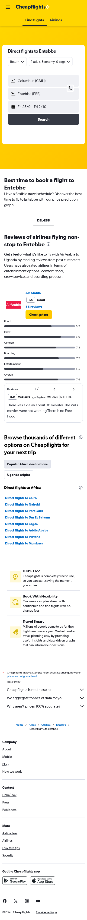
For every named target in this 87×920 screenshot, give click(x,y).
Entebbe (61, 724)
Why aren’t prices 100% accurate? (33, 706)
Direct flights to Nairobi (22, 504)
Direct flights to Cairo (21, 498)
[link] (39, 314)
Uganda (46, 724)
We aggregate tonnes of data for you (35, 698)
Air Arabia (33, 293)
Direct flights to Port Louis (24, 511)
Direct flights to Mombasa (24, 543)
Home (19, 724)
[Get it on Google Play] (14, 880)
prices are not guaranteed (22, 676)
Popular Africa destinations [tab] (27, 464)
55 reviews (34, 307)
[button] (8, 7)
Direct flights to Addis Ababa (26, 530)
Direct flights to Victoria (22, 537)
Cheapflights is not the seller (29, 689)
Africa (32, 724)
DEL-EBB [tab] (43, 220)
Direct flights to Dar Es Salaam (27, 517)
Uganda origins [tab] (18, 475)
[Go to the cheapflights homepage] (33, 7)
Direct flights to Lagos (21, 524)
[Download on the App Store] (42, 880)
